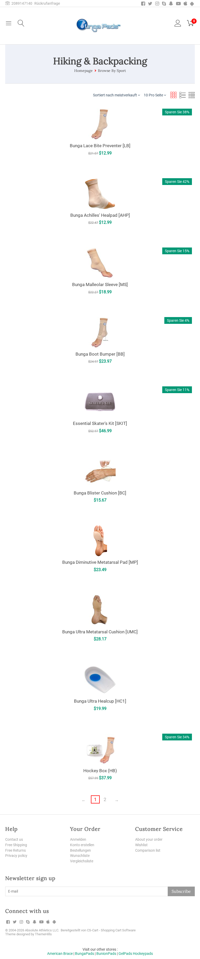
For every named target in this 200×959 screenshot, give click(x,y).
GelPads (125, 953)
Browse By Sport (112, 70)
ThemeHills (43, 934)
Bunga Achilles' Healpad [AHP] (100, 215)
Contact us (14, 839)
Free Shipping (16, 845)
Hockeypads (143, 953)
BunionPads (106, 953)
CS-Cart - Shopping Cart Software (111, 930)
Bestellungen (80, 850)
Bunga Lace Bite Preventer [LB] (100, 145)
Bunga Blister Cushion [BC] (100, 493)
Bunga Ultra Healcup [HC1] (100, 701)
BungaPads (84, 953)
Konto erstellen (82, 845)
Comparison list (147, 850)
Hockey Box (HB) (100, 770)
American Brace (60, 953)
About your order (148, 839)
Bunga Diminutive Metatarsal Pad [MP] (100, 562)
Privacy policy (16, 855)
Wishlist (141, 845)
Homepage (83, 70)
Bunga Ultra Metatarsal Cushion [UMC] (100, 631)
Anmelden (78, 839)
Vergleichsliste (81, 861)
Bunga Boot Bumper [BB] (100, 354)
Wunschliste (80, 855)
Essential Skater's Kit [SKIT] (100, 423)
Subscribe (181, 891)
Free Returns (15, 850)
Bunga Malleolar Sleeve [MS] (100, 284)
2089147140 (21, 3)
